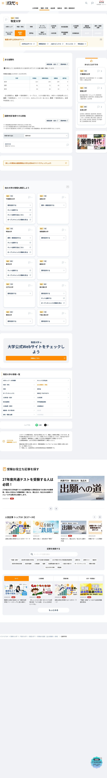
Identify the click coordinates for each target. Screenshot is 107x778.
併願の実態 (92, 563)
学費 (4, 389)
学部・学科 (6, 385)
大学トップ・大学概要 (9, 380)
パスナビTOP (4, 636)
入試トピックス (56, 44)
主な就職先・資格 (42, 385)
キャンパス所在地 (42, 380)
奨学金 (39, 389)
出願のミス (86, 560)
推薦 (44, 563)
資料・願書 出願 (7, 414)
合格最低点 (40, 406)
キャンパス (69, 44)
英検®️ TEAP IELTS (43, 393)
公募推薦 (36, 563)
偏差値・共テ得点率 (8, 410)
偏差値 (94, 560)
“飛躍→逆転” (14, 560)
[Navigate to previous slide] (51, 509)
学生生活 (81, 44)
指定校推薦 (28, 563)
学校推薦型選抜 (41, 402)
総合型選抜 (6, 402)
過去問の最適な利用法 (27, 560)
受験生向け (42, 44)
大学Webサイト (27, 44)
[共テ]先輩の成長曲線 (43, 560)
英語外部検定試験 (17, 563)
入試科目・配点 (7, 397)
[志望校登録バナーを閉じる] (101, 758)
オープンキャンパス (8, 393)
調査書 (59, 567)
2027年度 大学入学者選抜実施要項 (62, 560)
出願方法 (77, 560)
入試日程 (39, 397)
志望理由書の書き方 (54, 563)
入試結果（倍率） (8, 406)
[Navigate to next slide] (56, 509)
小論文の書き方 (67, 563)
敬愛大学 (16, 21)
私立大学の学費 (50, 567)
